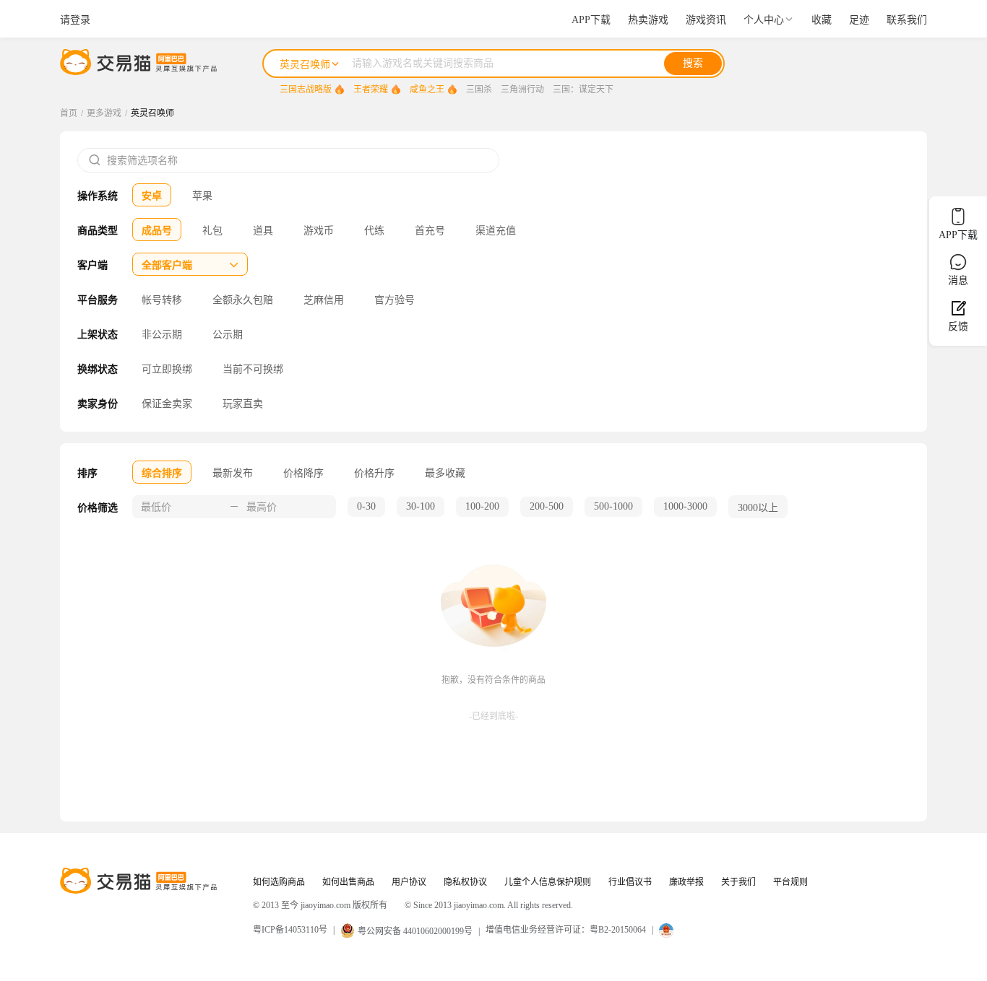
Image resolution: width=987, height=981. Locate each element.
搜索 (693, 63)
